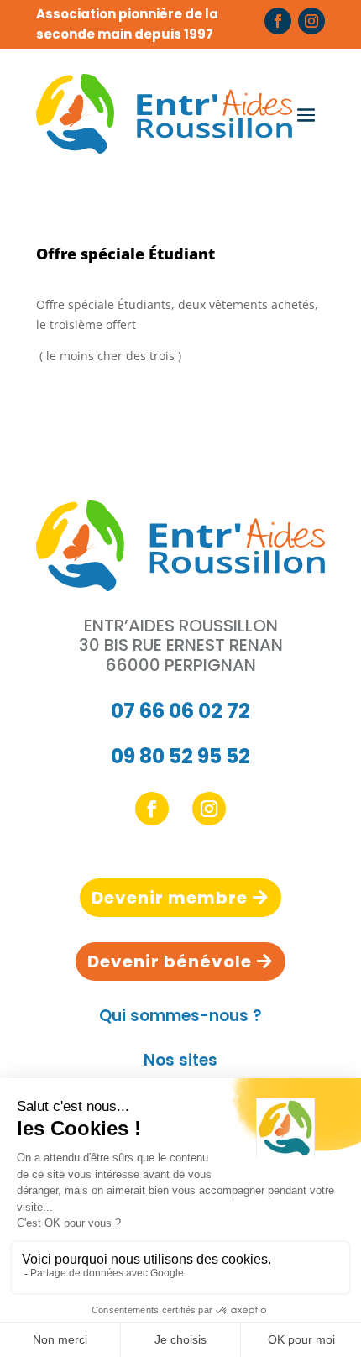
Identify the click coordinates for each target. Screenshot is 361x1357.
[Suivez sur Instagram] (311, 21)
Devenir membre (170, 897)
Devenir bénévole (169, 961)
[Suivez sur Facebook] (277, 21)
